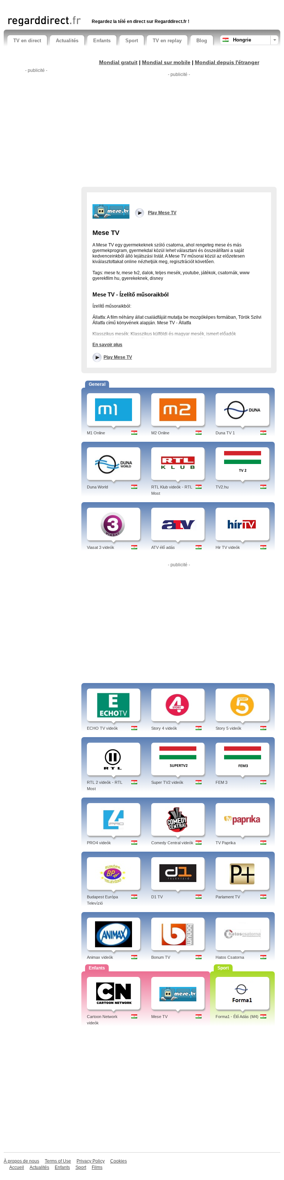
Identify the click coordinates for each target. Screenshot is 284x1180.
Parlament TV (228, 897)
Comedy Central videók (172, 843)
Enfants (102, 40)
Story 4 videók (164, 728)
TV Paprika (226, 843)
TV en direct (27, 40)
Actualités (67, 40)
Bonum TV (160, 957)
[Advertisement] (93, 6)
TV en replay (167, 40)
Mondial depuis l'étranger (227, 62)
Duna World (97, 487)
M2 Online (160, 433)
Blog (201, 40)
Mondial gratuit (118, 62)
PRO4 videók (99, 843)
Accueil (16, 1167)
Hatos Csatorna (230, 957)
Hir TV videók (228, 547)
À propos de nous (21, 1161)
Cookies (118, 1161)
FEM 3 (221, 782)
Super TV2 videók (167, 782)
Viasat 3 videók (100, 547)
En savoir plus (107, 344)
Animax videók (100, 957)
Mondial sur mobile (166, 62)
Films (97, 1167)
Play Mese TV (118, 357)
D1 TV (157, 897)
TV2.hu (222, 487)
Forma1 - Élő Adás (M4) (237, 1016)
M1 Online (96, 433)
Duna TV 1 (225, 433)
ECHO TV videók (102, 728)
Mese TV (159, 1016)
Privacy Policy (91, 1161)
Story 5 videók (228, 728)
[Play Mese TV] (110, 210)
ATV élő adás (163, 547)
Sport (131, 40)
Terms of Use (58, 1161)
